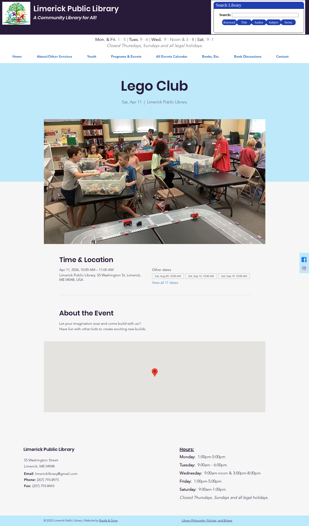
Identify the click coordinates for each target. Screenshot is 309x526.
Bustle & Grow (108, 520)
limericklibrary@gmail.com (56, 474)
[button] (215, 56)
